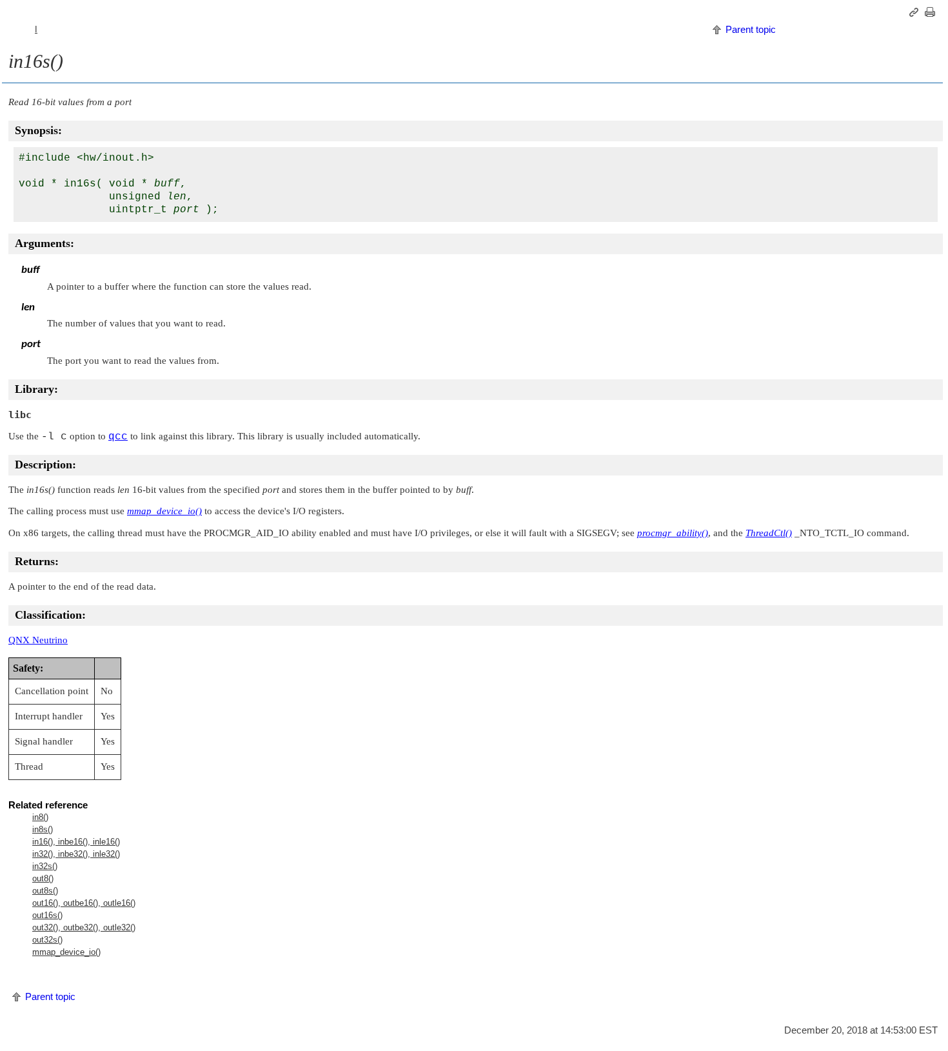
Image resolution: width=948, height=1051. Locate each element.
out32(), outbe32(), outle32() (83, 927)
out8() (43, 878)
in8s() (42, 829)
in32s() (44, 866)
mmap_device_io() (66, 952)
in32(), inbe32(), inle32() (76, 854)
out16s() (47, 915)
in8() (40, 817)
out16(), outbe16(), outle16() (83, 903)
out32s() (47, 940)
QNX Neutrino (38, 640)
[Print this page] (932, 12)
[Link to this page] (916, 12)
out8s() (45, 891)
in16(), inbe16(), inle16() (76, 841)
